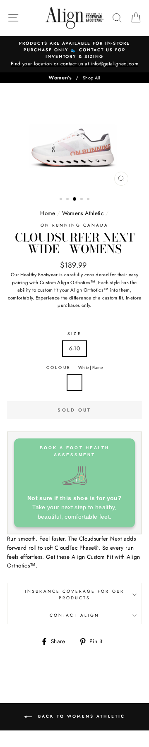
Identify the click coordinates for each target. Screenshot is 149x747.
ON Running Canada (74, 225)
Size (74, 333)
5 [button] (89, 200)
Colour (74, 367)
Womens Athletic (83, 213)
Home (47, 213)
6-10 (74, 348)
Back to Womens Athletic (80, 716)
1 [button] (62, 200)
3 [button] (75, 199)
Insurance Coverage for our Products (74, 594)
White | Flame (74, 382)
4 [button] (82, 200)
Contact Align (74, 615)
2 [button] (68, 200)
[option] (74, 54)
